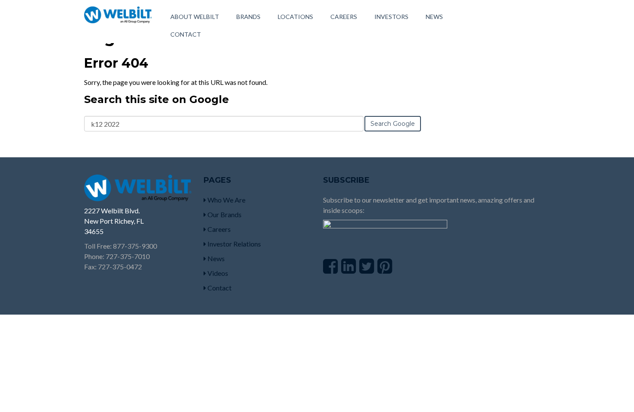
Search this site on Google (156, 99)
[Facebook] (330, 266)
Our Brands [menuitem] (224, 214)
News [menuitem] (215, 258)
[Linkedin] (348, 266)
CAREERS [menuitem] (343, 16)
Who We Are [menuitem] (225, 200)
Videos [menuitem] (217, 273)
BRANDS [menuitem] (248, 16)
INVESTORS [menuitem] (391, 16)
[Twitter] (366, 266)
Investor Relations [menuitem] (233, 244)
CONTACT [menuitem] (185, 34)
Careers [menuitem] (218, 229)
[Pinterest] (384, 266)
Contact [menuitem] (219, 288)
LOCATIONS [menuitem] (295, 16)
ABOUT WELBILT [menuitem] (194, 16)
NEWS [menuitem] (434, 16)
